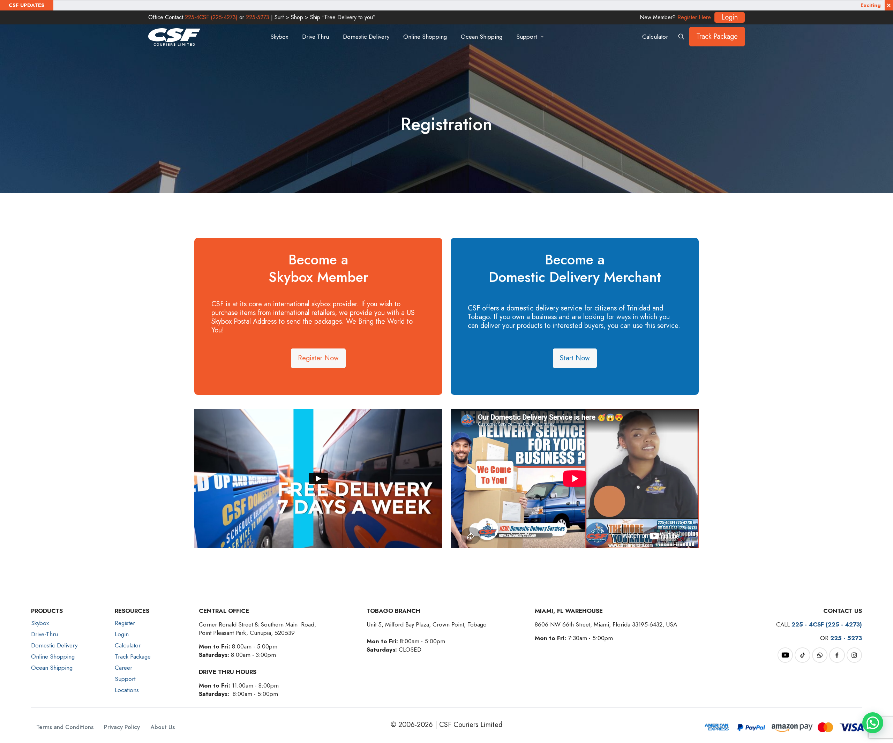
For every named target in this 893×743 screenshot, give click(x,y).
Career (123, 667)
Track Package (717, 36)
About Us (162, 727)
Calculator (655, 36)
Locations (127, 690)
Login (122, 634)
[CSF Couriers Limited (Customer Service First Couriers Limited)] (174, 36)
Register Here (694, 17)
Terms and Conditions (64, 727)
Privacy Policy (122, 727)
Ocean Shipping (52, 667)
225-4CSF (211, 17)
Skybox (40, 623)
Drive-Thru (44, 634)
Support (125, 679)
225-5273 (257, 17)
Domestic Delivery (54, 645)
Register (125, 623)
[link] (785, 655)
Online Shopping (53, 656)
